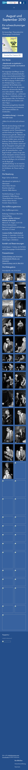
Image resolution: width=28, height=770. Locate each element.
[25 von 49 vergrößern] (11, 464)
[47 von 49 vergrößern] (11, 607)
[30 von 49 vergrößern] (24, 500)
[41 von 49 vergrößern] (11, 571)
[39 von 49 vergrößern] (11, 553)
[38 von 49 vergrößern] (24, 545)
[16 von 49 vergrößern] (24, 374)
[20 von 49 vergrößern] (24, 410)
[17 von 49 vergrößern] (11, 392)
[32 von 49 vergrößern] (24, 518)
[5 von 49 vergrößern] (11, 302)
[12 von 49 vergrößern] (24, 356)
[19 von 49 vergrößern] (11, 410)
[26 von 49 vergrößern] (24, 464)
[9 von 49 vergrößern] (11, 338)
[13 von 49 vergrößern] (11, 365)
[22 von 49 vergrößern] (24, 428)
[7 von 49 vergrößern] (11, 320)
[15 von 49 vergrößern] (11, 374)
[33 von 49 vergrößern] (11, 527)
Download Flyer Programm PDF (12, 55)
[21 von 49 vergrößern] (11, 428)
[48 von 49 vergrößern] (24, 607)
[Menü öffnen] (14, 7)
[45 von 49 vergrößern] (11, 589)
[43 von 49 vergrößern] (11, 580)
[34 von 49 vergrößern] (24, 527)
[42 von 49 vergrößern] (24, 571)
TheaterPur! (5, 635)
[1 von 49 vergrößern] (11, 275)
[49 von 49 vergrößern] (24, 616)
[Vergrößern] (15, 39)
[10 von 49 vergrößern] (24, 338)
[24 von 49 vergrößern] (24, 446)
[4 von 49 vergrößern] (24, 284)
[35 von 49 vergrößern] (11, 536)
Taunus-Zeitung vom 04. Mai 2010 (13, 263)
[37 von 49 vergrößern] (11, 545)
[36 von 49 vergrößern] (24, 536)
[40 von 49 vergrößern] (24, 553)
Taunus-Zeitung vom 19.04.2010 (12, 257)
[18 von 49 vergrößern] (24, 392)
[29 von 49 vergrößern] (11, 500)
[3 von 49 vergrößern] (11, 284)
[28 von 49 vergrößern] (24, 482)
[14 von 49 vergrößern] (24, 365)
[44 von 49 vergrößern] (24, 580)
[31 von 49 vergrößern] (11, 518)
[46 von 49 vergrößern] (24, 589)
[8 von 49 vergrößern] (24, 320)
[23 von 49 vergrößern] (11, 446)
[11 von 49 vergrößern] (11, 356)
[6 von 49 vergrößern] (24, 302)
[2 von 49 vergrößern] (24, 275)
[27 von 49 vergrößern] (11, 482)
